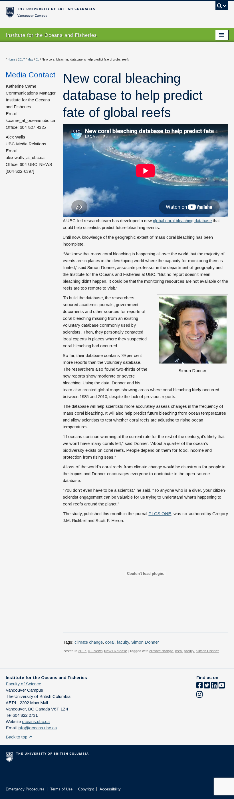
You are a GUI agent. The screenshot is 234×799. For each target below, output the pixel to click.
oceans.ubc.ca (36, 721)
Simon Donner (145, 642)
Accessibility (110, 789)
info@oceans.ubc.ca (37, 727)
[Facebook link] (199, 686)
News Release (115, 651)
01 (37, 59)
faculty (123, 642)
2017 (21, 59)
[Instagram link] (199, 695)
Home (11, 59)
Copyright (86, 789)
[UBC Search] (221, 7)
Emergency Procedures (25, 789)
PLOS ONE (159, 513)
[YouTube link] (222, 686)
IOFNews (95, 651)
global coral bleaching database (182, 220)
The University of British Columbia (100, 12)
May (30, 59)
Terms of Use (61, 789)
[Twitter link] (207, 686)
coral (109, 642)
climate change (88, 642)
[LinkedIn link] (214, 686)
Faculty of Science (23, 683)
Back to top (17, 736)
